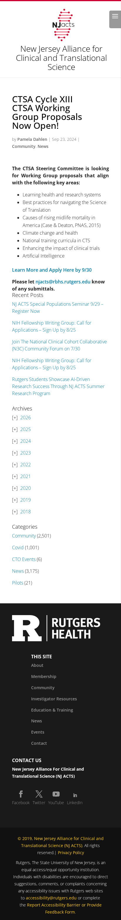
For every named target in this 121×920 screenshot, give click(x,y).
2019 (25, 500)
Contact (39, 743)
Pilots (17, 583)
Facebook (21, 802)
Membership (43, 676)
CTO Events (24, 559)
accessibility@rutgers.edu (51, 898)
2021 (25, 476)
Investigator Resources (54, 699)
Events (37, 732)
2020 (25, 488)
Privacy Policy (71, 852)
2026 (25, 417)
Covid (18, 547)
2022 (25, 464)
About (37, 665)
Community (24, 146)
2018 (25, 511)
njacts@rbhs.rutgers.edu (63, 281)
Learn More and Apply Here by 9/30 (52, 270)
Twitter (39, 802)
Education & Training (52, 710)
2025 (25, 429)
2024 (25, 441)
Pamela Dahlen (32, 139)
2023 (25, 453)
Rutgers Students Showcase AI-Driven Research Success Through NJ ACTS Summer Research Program (58, 386)
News (43, 146)
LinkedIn (75, 802)
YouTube (56, 802)
